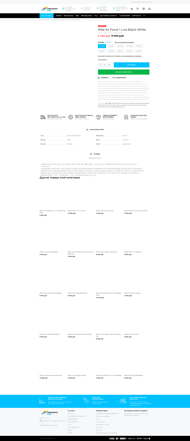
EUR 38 (120, 46)
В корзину (131, 65)
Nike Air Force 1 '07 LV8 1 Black (133, 252)
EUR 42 (111, 51)
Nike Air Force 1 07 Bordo (131, 334)
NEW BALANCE (73, 427)
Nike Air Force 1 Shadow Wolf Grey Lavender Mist (108, 335)
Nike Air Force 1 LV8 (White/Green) (77, 293)
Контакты (136, 16)
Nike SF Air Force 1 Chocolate (132, 293)
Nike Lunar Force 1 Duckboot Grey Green (135, 210)
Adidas (58, 16)
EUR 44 (129, 51)
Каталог (48, 16)
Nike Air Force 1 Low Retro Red (104, 210)
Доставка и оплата (108, 16)
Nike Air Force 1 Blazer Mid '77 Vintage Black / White (109, 294)
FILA (96, 16)
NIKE (77, 16)
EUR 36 (102, 46)
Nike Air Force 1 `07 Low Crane (76, 210)
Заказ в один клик (124, 72)
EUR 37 (111, 46)
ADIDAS (71, 413)
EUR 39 (129, 46)
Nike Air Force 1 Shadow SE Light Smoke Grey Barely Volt (81, 253)
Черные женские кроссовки (107, 105)
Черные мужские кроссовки (125, 105)
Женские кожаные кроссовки (114, 107)
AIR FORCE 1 (118, 103)
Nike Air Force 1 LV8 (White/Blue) (133, 375)
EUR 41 (101, 51)
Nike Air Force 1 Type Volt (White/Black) (51, 293)
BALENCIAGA (72, 419)
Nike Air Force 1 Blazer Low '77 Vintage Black (109, 375)
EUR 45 (138, 51)
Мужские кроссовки (128, 103)
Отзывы (98, 430)
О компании (124, 16)
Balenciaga (68, 16)
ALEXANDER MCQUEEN (76, 416)
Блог (97, 419)
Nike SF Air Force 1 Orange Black (49, 252)
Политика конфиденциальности (107, 413)
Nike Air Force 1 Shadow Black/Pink (50, 334)
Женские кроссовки (142, 103)
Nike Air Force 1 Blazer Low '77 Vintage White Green (52, 211)
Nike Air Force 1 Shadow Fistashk (77, 375)
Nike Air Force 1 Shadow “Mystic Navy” (107, 252)
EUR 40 (139, 46)
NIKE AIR (111, 103)
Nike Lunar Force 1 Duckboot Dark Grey (51, 375)
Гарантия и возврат (103, 416)
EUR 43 (120, 51)
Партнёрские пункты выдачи (106, 433)
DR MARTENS (73, 422)
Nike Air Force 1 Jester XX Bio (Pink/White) (80, 334)
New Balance (86, 16)
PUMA (70, 433)
